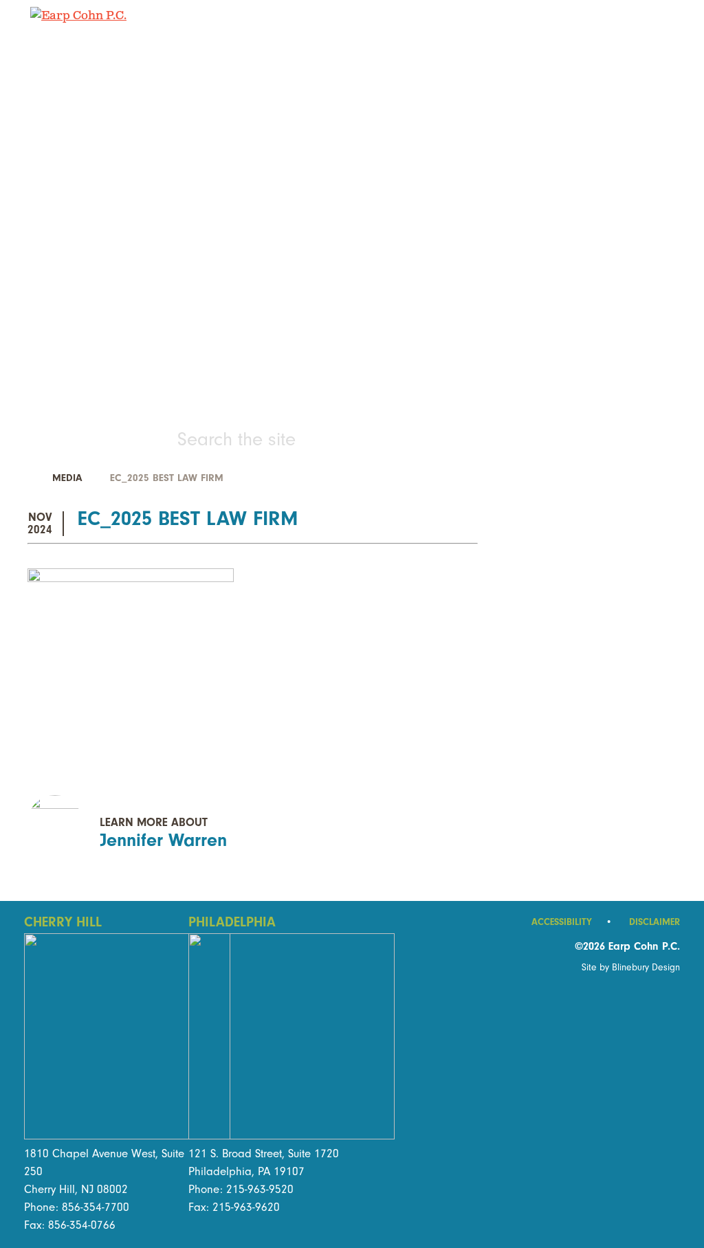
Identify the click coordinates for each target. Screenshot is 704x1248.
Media (67, 478)
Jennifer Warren (163, 840)
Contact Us (352, 341)
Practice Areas (352, 163)
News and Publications (352, 297)
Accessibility (571, 922)
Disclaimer (654, 922)
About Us (352, 252)
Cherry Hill (63, 922)
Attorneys (352, 207)
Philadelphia (232, 922)
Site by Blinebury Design (631, 967)
